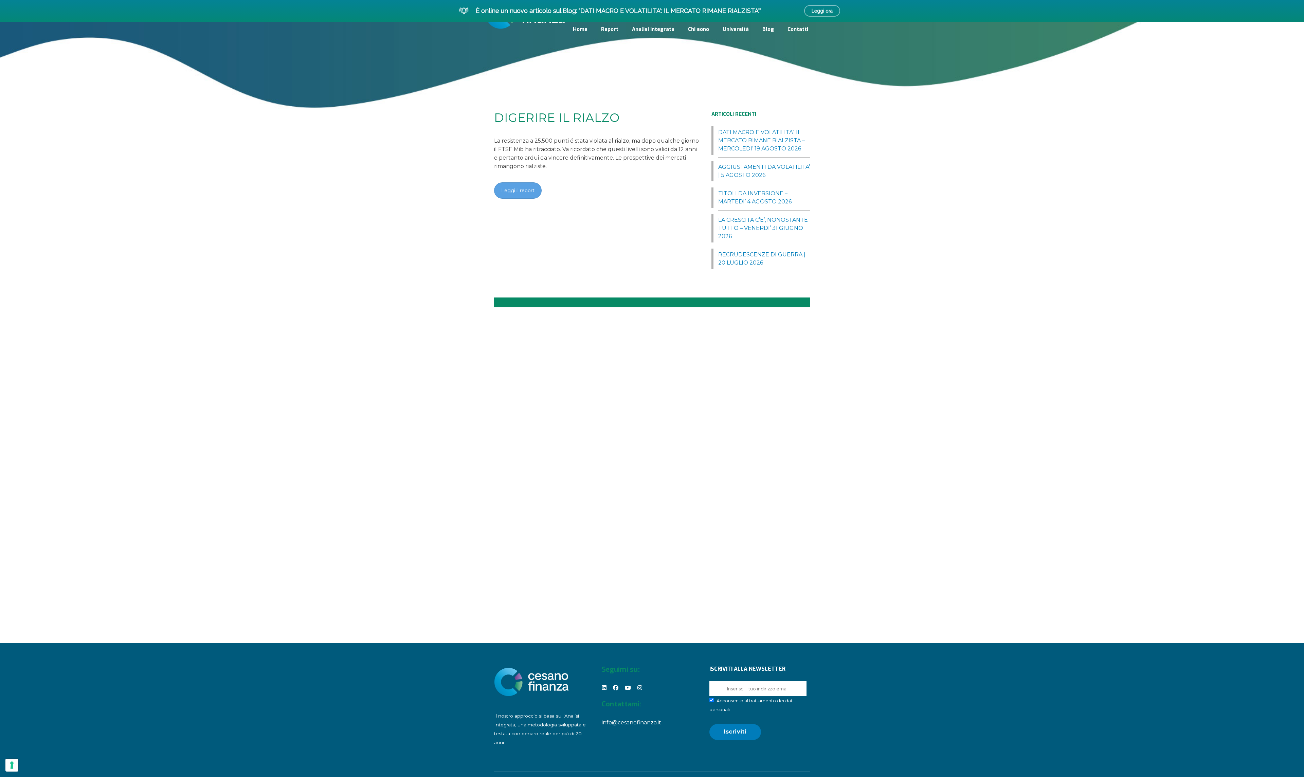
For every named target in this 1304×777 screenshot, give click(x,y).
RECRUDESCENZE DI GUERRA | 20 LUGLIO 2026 (761, 258)
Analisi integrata (653, 29)
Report (609, 29)
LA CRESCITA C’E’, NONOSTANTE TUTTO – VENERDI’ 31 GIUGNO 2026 (763, 228)
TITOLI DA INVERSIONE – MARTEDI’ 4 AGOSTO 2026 (755, 197)
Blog (768, 29)
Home (580, 29)
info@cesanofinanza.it (631, 722)
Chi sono (698, 29)
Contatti (797, 29)
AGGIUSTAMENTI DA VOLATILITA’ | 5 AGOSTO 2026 (764, 171)
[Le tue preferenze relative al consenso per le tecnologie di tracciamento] (11, 765)
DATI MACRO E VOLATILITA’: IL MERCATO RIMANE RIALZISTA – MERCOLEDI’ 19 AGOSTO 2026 (761, 140)
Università (736, 29)
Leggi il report (518, 190)
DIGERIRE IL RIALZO (556, 117)
